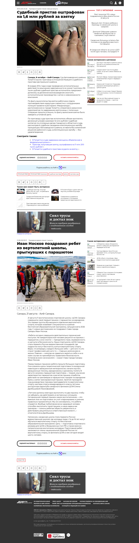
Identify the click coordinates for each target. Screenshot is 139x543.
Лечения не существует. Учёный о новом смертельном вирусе (108, 266)
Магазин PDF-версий (70, 501)
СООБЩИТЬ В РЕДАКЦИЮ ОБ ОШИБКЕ (74, 506)
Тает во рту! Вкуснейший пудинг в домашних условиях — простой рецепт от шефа (108, 100)
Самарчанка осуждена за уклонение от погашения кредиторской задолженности (71, 198)
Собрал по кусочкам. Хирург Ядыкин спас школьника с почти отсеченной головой (109, 92)
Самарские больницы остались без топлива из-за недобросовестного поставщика (105, 42)
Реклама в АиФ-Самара (42, 503)
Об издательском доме (42, 501)
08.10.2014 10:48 (22, 9)
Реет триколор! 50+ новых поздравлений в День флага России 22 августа (104, 16)
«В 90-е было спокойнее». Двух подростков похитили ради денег (108, 259)
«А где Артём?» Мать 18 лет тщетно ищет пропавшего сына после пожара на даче (108, 281)
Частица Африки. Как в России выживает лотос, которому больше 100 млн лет (109, 252)
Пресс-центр (56, 501)
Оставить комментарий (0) (70, 157)
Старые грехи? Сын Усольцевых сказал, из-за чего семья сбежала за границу (109, 71)
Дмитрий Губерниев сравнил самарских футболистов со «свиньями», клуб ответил (105, 33)
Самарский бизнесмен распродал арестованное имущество (37, 197)
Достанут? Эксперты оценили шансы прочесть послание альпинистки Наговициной (109, 64)
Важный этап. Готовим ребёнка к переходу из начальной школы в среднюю (105, 25)
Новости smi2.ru (24, 234)
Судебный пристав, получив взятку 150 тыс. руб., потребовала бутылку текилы (37, 191)
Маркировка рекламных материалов (46, 506)
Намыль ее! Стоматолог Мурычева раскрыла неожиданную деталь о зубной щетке (108, 85)
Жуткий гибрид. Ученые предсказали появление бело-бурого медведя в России (109, 78)
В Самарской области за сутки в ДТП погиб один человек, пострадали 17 (104, 51)
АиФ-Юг (20, 67)
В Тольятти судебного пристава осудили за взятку (55, 149)
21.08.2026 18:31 (22, 240)
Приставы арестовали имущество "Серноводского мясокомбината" (37, 204)
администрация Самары (25, 303)
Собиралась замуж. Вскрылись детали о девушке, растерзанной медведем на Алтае (108, 245)
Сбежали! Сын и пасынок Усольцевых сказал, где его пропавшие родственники (109, 274)
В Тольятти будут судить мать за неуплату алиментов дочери (71, 190)
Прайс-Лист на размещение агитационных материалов (71, 503)
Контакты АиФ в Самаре (101, 503)
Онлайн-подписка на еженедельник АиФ (94, 501)
